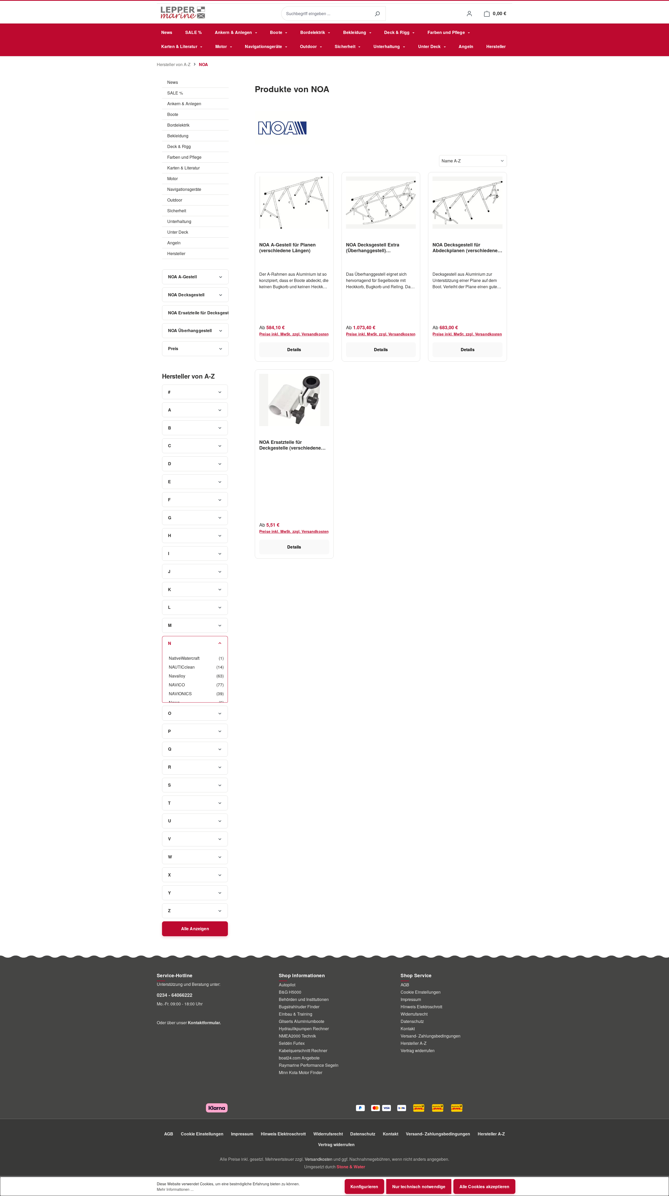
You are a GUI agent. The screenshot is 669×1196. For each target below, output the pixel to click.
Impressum (411, 999)
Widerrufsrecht (414, 1014)
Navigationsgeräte (184, 189)
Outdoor (174, 200)
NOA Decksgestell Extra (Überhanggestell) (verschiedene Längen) (372, 247)
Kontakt (408, 1029)
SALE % (175, 93)
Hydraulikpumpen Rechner (304, 1029)
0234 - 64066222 (174, 995)
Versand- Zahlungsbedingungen (430, 1036)
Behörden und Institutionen (304, 999)
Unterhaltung (179, 221)
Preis (173, 348)
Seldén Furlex (292, 1043)
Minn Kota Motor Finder (300, 1072)
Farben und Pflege (184, 157)
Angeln (174, 243)
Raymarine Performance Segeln (308, 1065)
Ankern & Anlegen (184, 104)
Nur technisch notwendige (419, 1186)
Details (294, 349)
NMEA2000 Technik (297, 1036)
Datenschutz (412, 1021)
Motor (172, 178)
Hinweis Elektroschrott (421, 1007)
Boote (172, 114)
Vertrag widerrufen (418, 1050)
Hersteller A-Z (413, 1043)
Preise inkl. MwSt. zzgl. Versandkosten (294, 334)
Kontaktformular (204, 1023)
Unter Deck (177, 232)
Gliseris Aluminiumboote (301, 1021)
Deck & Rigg (179, 146)
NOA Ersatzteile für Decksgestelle (198, 313)
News (172, 82)
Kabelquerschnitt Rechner (303, 1050)
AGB (405, 985)
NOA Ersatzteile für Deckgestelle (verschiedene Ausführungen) (290, 445)
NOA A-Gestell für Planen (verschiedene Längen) (287, 247)
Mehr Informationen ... (175, 1189)
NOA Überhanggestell (190, 330)
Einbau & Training (295, 1014)
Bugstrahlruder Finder (299, 1007)
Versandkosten (318, 1159)
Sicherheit (176, 211)
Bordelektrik (178, 125)
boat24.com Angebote (299, 1058)
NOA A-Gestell (182, 277)
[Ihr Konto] (469, 13)
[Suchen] (377, 13)
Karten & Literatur (183, 168)
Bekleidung (177, 136)
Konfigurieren (364, 1186)
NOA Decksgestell (186, 295)
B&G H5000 (290, 992)
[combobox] (325, 13)
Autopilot (287, 985)
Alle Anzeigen (195, 929)
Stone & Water (351, 1167)
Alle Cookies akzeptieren (484, 1186)
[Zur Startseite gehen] (183, 12)
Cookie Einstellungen (421, 992)
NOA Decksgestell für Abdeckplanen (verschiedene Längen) (465, 247)
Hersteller (176, 253)
